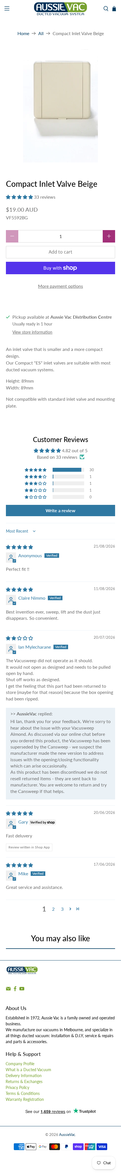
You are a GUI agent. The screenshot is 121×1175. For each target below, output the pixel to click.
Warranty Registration (25, 1099)
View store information (32, 332)
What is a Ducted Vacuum (28, 1069)
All (41, 33)
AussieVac (67, 1134)
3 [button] (62, 909)
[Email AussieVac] (8, 990)
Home (23, 33)
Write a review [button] (60, 510)
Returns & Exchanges (24, 1081)
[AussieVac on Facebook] (15, 990)
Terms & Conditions (23, 1093)
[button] (19, 197)
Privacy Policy (17, 1087)
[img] (19, 547)
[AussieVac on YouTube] (21, 990)
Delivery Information (24, 1075)
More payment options (60, 286)
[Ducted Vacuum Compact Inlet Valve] (60, 105)
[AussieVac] (60, 8)
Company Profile (20, 1063)
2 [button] (53, 909)
